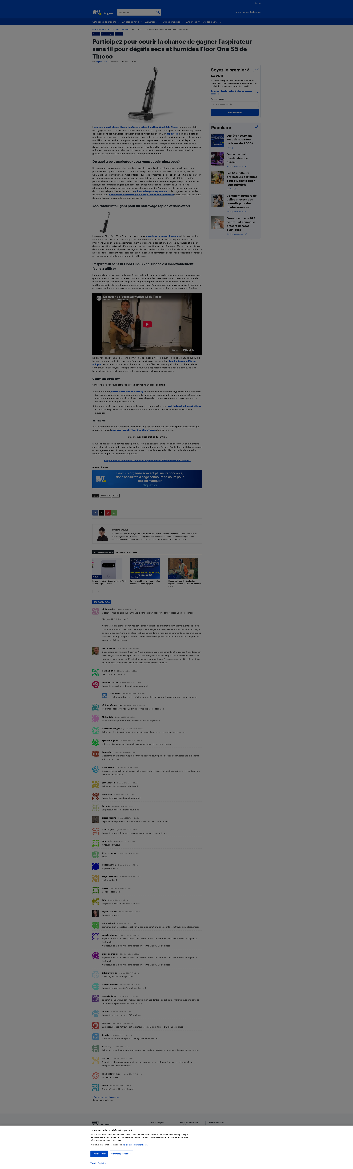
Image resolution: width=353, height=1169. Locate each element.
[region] (176, 1147)
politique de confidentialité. (135, 1145)
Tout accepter (99, 1153)
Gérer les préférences (121, 1153)
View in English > (98, 1163)
